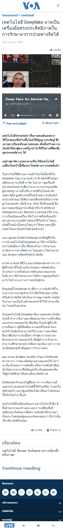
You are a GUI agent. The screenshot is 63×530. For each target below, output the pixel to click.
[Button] (55, 50)
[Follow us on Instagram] (29, 492)
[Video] (38, 525)
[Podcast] (45, 492)
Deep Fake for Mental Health (30, 99)
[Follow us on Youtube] (13, 492)
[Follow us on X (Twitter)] (21, 492)
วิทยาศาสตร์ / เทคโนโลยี (18, 15)
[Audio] (24, 525)
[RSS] (37, 492)
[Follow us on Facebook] (5, 492)
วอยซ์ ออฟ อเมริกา (19, 103)
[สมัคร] (53, 492)
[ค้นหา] (53, 525)
